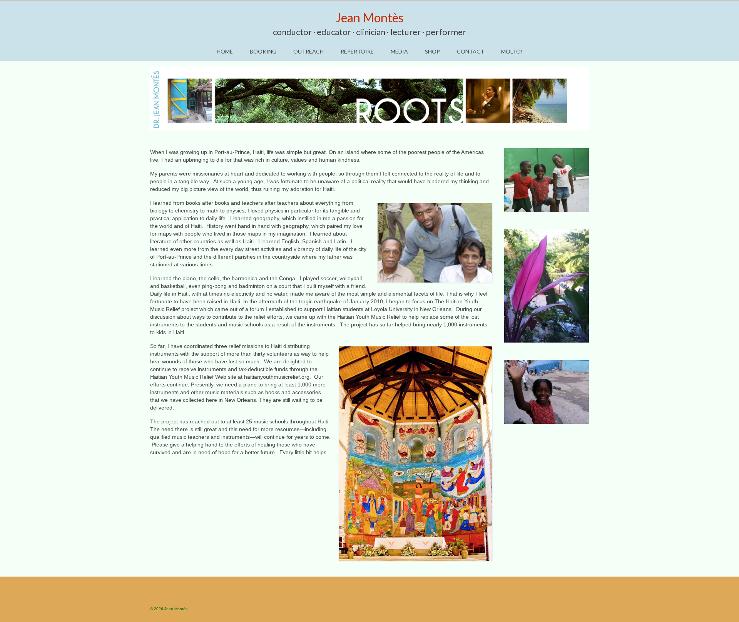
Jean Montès (369, 17)
